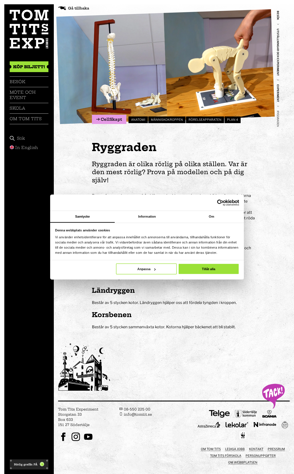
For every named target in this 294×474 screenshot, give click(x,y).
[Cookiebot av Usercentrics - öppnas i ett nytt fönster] (220, 202)
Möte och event (23, 95)
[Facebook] (63, 440)
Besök (18, 81)
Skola (17, 108)
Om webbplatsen (242, 462)
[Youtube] (88, 440)
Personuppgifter (261, 455)
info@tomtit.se (137, 414)
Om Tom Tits (26, 118)
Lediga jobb (235, 449)
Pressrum (276, 449)
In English (26, 147)
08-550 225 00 (136, 409)
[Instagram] (76, 440)
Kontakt (256, 449)
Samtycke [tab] (82, 216)
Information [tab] (147, 216)
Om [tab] (211, 216)
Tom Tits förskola (225, 455)
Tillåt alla (208, 269)
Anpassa (143, 269)
